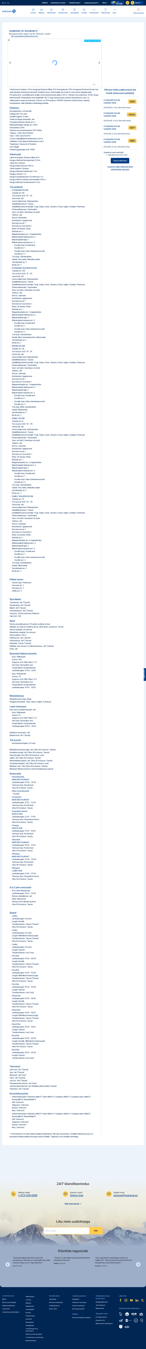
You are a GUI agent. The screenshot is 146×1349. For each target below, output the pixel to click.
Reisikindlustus (31, 1340)
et (3, 3)
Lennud (28, 1300)
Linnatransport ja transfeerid (32, 1330)
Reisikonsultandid (8, 1305)
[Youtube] (131, 1300)
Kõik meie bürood (72, 1204)
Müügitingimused (102, 1302)
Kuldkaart (75, 1299)
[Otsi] (127, 3)
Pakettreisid (30, 1306)
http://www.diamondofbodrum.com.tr (24, 36)
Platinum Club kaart (79, 1302)
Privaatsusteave (101, 1317)
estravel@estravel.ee (125, 1195)
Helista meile (24, 1192)
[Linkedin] (137, 1300)
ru (6, 3)
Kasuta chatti (76, 1192)
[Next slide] (99, 63)
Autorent (29, 1319)
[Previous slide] (10, 63)
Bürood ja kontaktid (9, 1302)
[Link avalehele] (9, 11)
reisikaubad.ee (54, 1305)
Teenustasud (100, 1305)
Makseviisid (100, 1308)
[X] (142, 1300)
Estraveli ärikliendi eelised (81, 1317)
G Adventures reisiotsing (34, 1337)
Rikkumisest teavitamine (104, 1323)
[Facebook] (120, 1300)
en (8, 3)
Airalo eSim (53, 1309)
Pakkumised (30, 1296)
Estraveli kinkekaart (56, 1302)
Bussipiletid (30, 1322)
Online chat (76, 1195)
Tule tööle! (6, 1309)
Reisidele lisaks (74, 3)
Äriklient (45, 3)
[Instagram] (126, 1300)
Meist (104, 3)
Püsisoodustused (78, 1305)
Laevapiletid (30, 1309)
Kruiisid (28, 1312)
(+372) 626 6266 (27, 1195)
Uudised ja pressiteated (10, 1312)
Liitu (96, 1230)
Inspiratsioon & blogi (58, 3)
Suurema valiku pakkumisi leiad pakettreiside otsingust (120, 168)
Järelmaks (52, 1299)
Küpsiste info (100, 1320)
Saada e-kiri (118, 1192)
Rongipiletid (30, 1325)
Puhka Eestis (30, 1316)
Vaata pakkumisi (120, 161)
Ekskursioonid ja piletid (34, 1334)
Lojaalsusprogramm (91, 3)
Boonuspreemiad (78, 1309)
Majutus (28, 1303)
